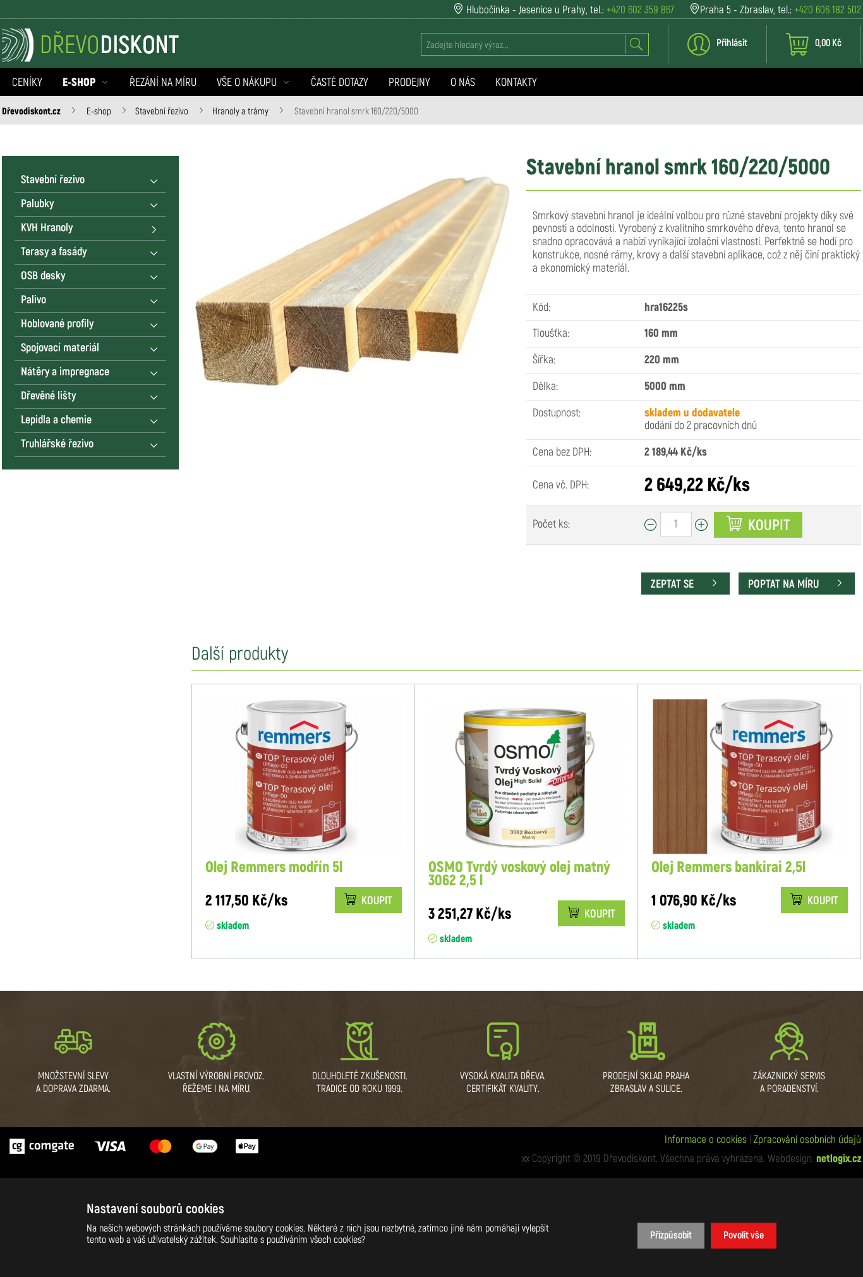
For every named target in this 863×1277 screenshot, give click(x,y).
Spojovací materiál (60, 348)
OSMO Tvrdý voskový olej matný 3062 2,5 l (519, 874)
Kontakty (516, 82)
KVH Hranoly (47, 228)
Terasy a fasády (54, 252)
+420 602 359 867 (640, 9)
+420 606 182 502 (827, 9)
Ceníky (27, 82)
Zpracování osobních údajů (807, 1139)
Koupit (767, 525)
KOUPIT (375, 901)
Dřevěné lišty (48, 396)
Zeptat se (673, 584)
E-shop (99, 111)
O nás (462, 82)
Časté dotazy (339, 82)
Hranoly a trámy (240, 111)
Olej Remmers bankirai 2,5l (728, 868)
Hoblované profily (57, 324)
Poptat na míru (784, 584)
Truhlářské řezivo (57, 444)
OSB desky (43, 276)
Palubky (37, 204)
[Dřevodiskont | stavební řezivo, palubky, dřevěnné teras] (90, 45)
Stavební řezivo (161, 111)
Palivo (33, 300)
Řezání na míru (163, 82)
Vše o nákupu (248, 82)
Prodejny (409, 82)
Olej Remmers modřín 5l (273, 868)
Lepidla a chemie (56, 420)
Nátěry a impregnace (65, 372)
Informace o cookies (706, 1139)
